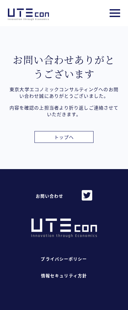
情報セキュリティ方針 (64, 275)
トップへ (64, 137)
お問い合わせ (50, 196)
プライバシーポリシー (64, 259)
